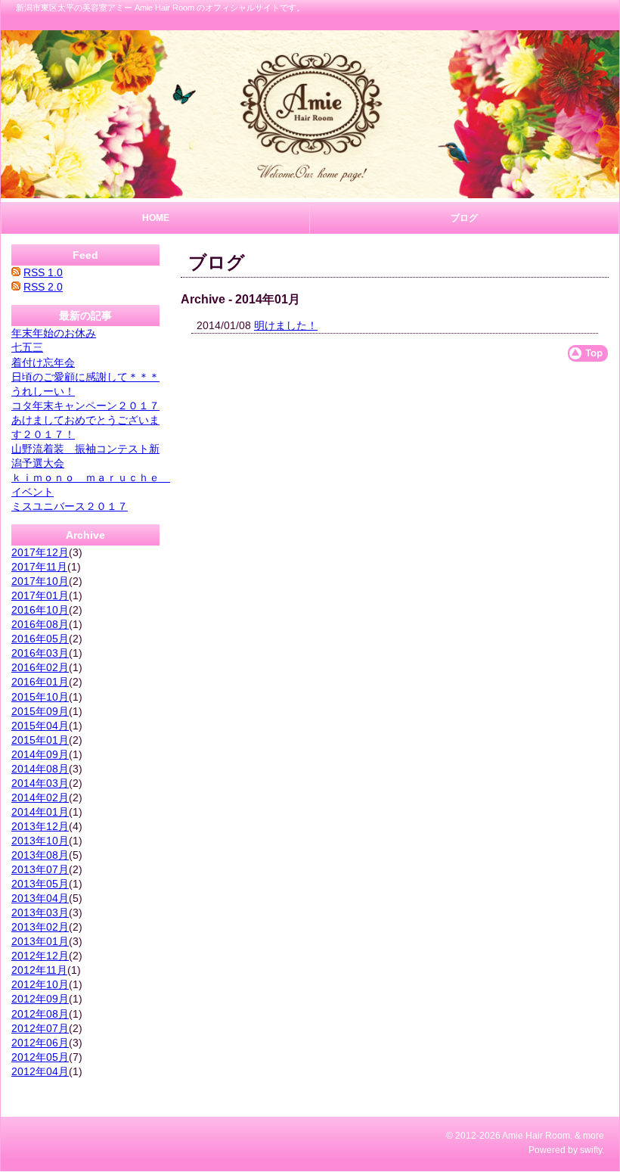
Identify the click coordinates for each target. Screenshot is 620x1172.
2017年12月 (40, 552)
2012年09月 (40, 999)
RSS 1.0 (43, 272)
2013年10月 (40, 841)
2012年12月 (40, 956)
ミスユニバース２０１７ (69, 506)
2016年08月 (40, 624)
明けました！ (286, 325)
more (593, 1135)
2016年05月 (40, 639)
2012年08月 (40, 1014)
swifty (591, 1150)
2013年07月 (40, 869)
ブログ (464, 218)
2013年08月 (40, 855)
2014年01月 (40, 812)
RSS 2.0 (43, 287)
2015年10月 (40, 697)
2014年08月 (40, 769)
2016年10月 (40, 610)
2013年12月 (40, 826)
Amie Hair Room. (537, 1135)
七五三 (27, 347)
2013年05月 (40, 884)
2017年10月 (40, 581)
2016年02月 (40, 667)
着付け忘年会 (43, 362)
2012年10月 (40, 984)
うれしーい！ (43, 391)
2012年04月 (40, 1071)
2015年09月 (40, 711)
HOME (155, 218)
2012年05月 (40, 1057)
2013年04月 (40, 898)
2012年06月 (40, 1043)
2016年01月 (40, 682)
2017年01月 (40, 595)
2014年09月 (40, 754)
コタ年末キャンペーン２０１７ (85, 405)
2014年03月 (40, 783)
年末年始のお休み (53, 333)
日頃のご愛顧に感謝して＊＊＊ (85, 377)
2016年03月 (40, 653)
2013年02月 (40, 927)
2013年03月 (40, 912)
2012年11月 (39, 970)
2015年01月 (40, 740)
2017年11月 (39, 567)
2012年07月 (40, 1028)
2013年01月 (40, 941)
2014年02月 (40, 797)
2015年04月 (40, 726)
